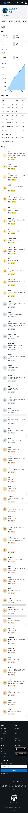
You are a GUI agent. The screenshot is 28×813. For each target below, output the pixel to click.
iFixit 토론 (3, 733)
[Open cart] (22, 2)
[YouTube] (16, 786)
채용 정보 (3, 736)
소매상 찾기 (17, 738)
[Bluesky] (22, 786)
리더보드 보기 (4, 49)
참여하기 (17, 733)
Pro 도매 (17, 736)
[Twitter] (9, 786)
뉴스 (16, 731)
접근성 (3, 748)
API (2, 741)
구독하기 (14, 770)
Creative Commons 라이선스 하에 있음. (14, 807)
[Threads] (25, 786)
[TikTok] (3, 786)
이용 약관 (3, 753)
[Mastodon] (19, 786)
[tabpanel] (14, 371)
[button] (18, 2)
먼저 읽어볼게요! (7, 773)
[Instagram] (13, 786)
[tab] (4, 21)
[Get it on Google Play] (21, 754)
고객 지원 (3, 731)
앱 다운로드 (18, 745)
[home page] (7, 3)
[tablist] (14, 21)
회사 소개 (3, 728)
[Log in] (25, 2)
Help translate (12, 781)
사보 (2, 738)
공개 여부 (3, 751)
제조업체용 (17, 741)
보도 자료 (17, 728)
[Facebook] (6, 786)
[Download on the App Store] (21, 749)
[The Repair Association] (14, 789)
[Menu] (2, 2)
